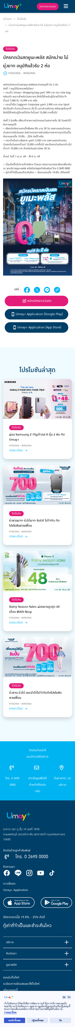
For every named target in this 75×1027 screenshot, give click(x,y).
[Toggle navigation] (66, 6)
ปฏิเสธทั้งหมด (38, 1020)
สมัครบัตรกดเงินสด (48, 6)
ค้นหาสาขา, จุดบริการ (62, 781)
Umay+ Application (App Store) (39, 327)
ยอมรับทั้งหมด (14, 1020)
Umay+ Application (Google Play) (39, 314)
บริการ (10, 942)
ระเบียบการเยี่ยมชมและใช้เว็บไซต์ (21, 983)
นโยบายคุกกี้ (10, 990)
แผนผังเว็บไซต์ (11, 977)
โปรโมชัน (21, 19)
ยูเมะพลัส (11, 964)
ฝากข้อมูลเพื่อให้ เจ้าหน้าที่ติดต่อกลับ (37, 785)
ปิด (60, 1020)
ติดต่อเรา (11, 953)
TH (69, 997)
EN (64, 997)
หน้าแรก (7, 19)
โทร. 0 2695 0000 (12, 781)
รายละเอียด (16, 450)
